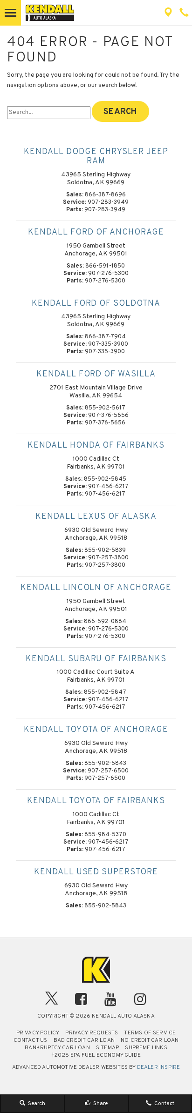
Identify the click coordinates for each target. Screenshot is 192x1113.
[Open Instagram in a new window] (140, 999)
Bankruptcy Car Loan (57, 1048)
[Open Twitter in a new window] (51, 1000)
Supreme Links (146, 1048)
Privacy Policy (38, 1033)
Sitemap (107, 1048)
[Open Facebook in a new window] (81, 999)
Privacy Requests (91, 1033)
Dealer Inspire (158, 1067)
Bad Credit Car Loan (84, 1040)
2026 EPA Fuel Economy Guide (96, 1055)
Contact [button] (163, 1103)
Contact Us (31, 1040)
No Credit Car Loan (149, 1040)
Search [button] (36, 1103)
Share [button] (100, 1103)
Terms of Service (150, 1033)
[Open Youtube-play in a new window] (111, 999)
